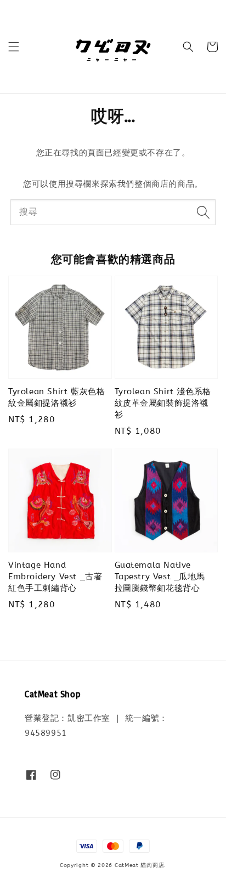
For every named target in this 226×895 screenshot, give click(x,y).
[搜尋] (203, 212)
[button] (14, 47)
